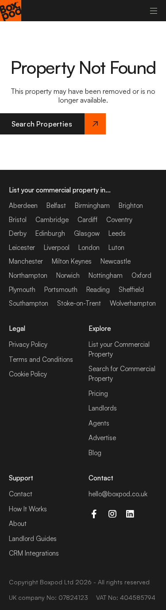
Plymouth (22, 289)
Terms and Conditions (41, 359)
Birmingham (92, 205)
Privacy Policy (28, 344)
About (18, 523)
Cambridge (52, 219)
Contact (20, 494)
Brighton (131, 205)
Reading (98, 289)
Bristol (18, 219)
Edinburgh (50, 233)
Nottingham (106, 275)
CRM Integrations (34, 553)
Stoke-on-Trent (79, 303)
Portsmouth (60, 289)
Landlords (103, 408)
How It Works (28, 509)
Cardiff (87, 219)
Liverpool (56, 247)
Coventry (119, 219)
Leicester (22, 247)
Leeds (117, 233)
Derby (18, 233)
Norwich (68, 275)
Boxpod (51, 582)
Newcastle (115, 261)
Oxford (141, 275)
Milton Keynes (72, 261)
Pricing (98, 393)
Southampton (28, 303)
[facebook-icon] (94, 514)
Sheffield (131, 289)
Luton (116, 247)
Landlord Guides (33, 538)
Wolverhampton (133, 303)
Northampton (28, 275)
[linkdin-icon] (130, 514)
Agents (99, 423)
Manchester (26, 261)
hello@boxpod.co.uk (118, 494)
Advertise (102, 438)
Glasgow (87, 233)
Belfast (56, 205)
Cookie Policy (28, 374)
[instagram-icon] (112, 514)
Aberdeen (23, 205)
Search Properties (42, 123)
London (89, 247)
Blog (95, 453)
